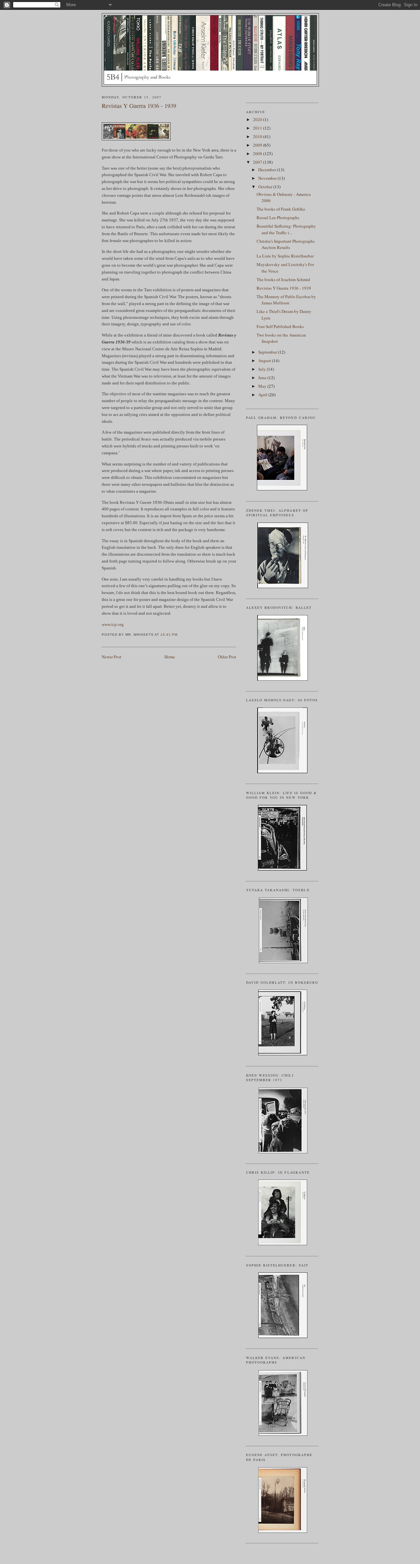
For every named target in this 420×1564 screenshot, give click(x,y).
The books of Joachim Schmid (283, 279)
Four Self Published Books (280, 326)
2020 (258, 119)
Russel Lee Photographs (278, 217)
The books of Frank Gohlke (281, 209)
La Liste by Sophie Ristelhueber (285, 256)
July (262, 369)
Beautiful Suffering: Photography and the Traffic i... (286, 229)
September (268, 352)
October (265, 187)
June (262, 378)
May (262, 386)
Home (169, 657)
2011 (258, 128)
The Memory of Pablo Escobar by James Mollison (286, 300)
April (263, 395)
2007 (258, 162)
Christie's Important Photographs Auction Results (286, 244)
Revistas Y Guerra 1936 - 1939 (139, 106)
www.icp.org (113, 624)
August (265, 360)
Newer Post (111, 657)
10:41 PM (169, 634)
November (268, 178)
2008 (258, 153)
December (267, 170)
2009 (258, 145)
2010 (258, 136)
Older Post (227, 657)
